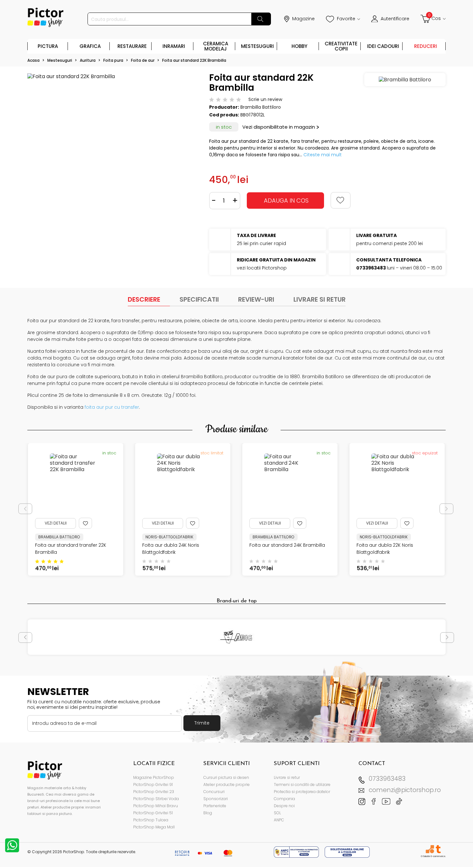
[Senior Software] (430, 849)
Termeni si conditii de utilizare (302, 784)
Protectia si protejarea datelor (302, 791)
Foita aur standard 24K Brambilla (287, 545)
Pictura (48, 46)
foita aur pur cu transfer (112, 407)
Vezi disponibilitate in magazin (278, 126)
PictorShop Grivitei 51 (153, 813)
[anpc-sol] (347, 851)
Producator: (224, 107)
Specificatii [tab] (199, 299)
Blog (207, 813)
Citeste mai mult (322, 154)
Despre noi (284, 805)
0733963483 (387, 778)
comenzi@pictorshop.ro (405, 790)
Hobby (299, 46)
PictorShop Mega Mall (154, 827)
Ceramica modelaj (215, 46)
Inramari (173, 46)
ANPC (279, 820)
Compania (284, 798)
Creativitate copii (341, 46)
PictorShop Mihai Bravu (155, 805)
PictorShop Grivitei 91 (153, 784)
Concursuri (214, 791)
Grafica (90, 46)
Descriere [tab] (144, 299)
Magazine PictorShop (153, 777)
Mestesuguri (257, 46)
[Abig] (237, 637)
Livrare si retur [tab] (319, 299)
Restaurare (132, 46)
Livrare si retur (287, 777)
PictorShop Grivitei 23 (153, 791)
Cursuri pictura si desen (226, 777)
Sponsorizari (215, 798)
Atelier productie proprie (226, 784)
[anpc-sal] (297, 851)
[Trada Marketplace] (438, 849)
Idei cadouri (383, 46)
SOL (277, 813)
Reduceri (425, 46)
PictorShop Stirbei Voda (156, 798)
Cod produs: (224, 115)
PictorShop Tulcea (150, 820)
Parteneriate (214, 805)
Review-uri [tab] (256, 299)
